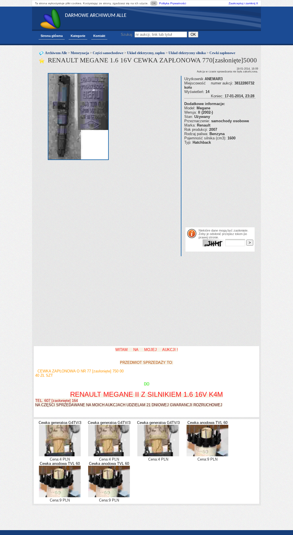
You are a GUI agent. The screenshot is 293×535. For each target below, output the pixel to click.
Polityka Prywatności (172, 3)
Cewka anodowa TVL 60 (207, 423)
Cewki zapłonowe (222, 53)
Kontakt (99, 35)
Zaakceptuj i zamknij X (243, 3)
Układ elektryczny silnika (187, 53)
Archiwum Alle (56, 53)
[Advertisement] (238, 185)
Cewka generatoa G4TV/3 (60, 423)
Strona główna (52, 35)
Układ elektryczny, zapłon (146, 53)
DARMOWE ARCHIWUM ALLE (95, 15)
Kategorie (78, 35)
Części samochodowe (108, 53)
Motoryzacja (80, 53)
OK (154, 3)
